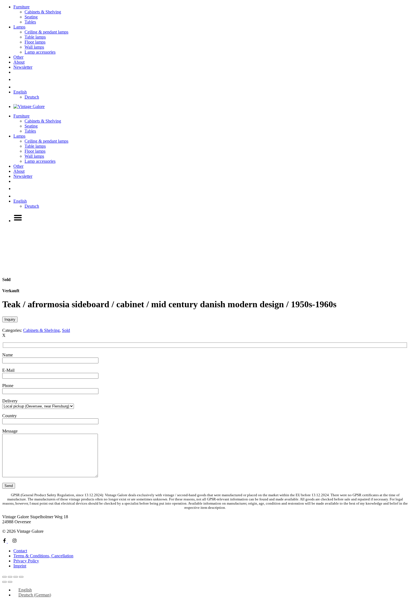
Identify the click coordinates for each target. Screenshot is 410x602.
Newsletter (22, 67)
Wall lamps (34, 47)
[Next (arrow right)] (10, 582)
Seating (31, 17)
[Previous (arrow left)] (4, 582)
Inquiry (9, 319)
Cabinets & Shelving (43, 11)
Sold (66, 330)
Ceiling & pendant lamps (46, 32)
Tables (30, 22)
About (19, 62)
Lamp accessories (40, 52)
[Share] (15, 577)
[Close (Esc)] (21, 577)
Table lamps (35, 37)
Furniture (21, 6)
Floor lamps (35, 42)
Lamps (19, 27)
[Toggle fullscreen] (10, 577)
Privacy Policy (26, 560)
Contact (20, 550)
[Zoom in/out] (4, 577)
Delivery (10, 401)
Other (18, 57)
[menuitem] (20, 92)
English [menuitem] (25, 589)
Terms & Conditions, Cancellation (43, 555)
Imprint (19, 565)
